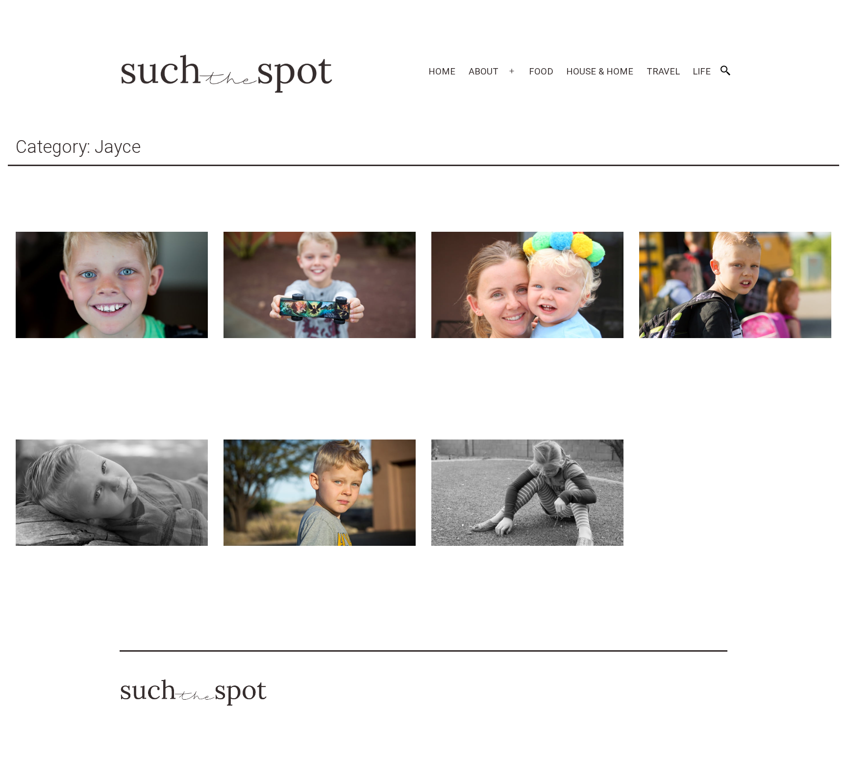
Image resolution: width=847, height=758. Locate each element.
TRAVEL (663, 71)
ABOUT (483, 71)
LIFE (702, 71)
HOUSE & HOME (599, 71)
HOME (441, 71)
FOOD (541, 71)
